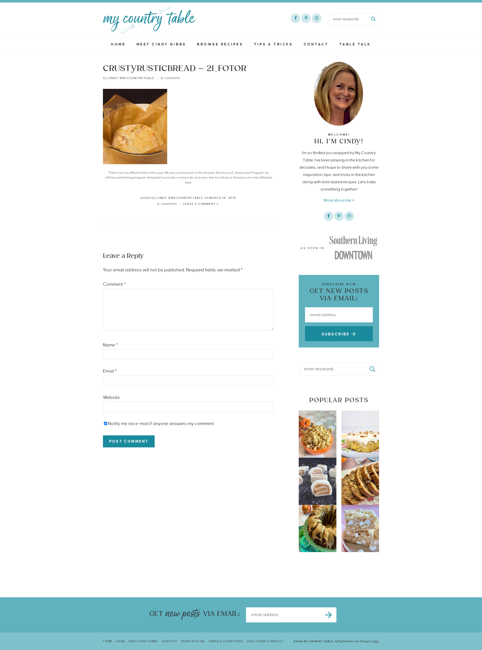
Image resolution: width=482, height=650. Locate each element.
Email (110, 371)
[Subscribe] (328, 614)
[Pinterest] (306, 18)
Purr (376, 641)
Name (110, 345)
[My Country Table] (149, 19)
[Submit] (373, 19)
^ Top (107, 641)
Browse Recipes (220, 44)
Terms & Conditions (226, 641)
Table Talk (355, 44)
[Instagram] (316, 18)
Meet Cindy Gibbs (161, 44)
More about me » (339, 200)
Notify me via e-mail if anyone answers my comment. (161, 423)
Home (118, 44)
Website (111, 397)
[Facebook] (295, 18)
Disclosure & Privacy (265, 641)
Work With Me (193, 641)
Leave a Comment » (201, 203)
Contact (316, 44)
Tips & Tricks (273, 44)
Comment (114, 284)
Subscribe (336, 334)
